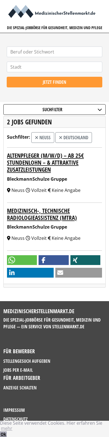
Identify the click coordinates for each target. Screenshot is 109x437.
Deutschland (75, 137)
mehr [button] (6, 428)
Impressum (14, 410)
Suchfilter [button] (52, 109)
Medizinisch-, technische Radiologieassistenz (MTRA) (42, 214)
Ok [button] (3, 434)
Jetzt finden (54, 82)
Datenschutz (15, 419)
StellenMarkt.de (68, 327)
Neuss (44, 137)
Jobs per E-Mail (18, 370)
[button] (22, 260)
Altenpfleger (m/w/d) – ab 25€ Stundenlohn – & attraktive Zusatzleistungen (45, 162)
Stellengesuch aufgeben (26, 361)
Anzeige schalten (20, 388)
